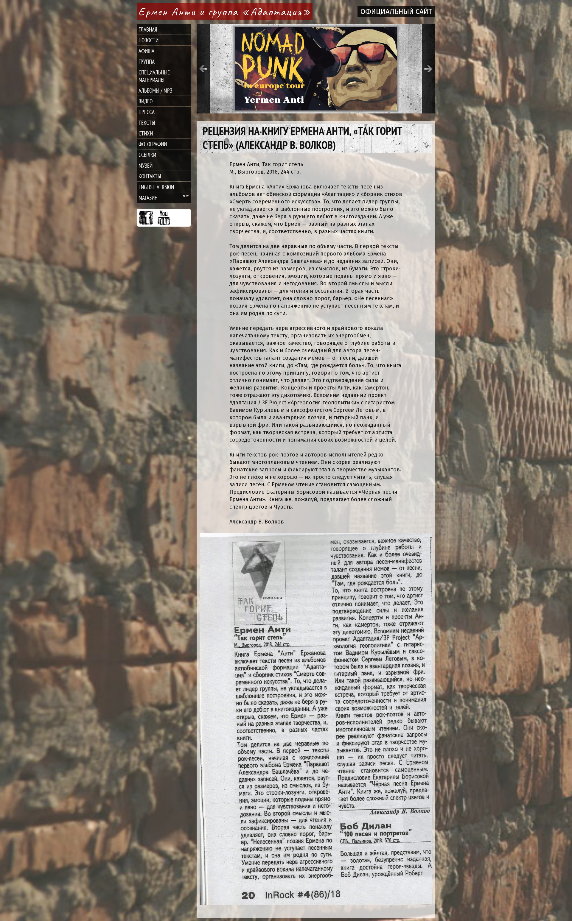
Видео (146, 101)
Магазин (148, 197)
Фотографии (153, 144)
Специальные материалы (154, 75)
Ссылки (147, 154)
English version (156, 187)
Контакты (150, 176)
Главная (148, 29)
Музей (146, 165)
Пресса (147, 112)
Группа (147, 61)
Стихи (146, 133)
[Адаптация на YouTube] (164, 218)
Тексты (147, 122)
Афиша (146, 50)
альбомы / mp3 (155, 90)
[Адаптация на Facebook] (146, 218)
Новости (148, 40)
